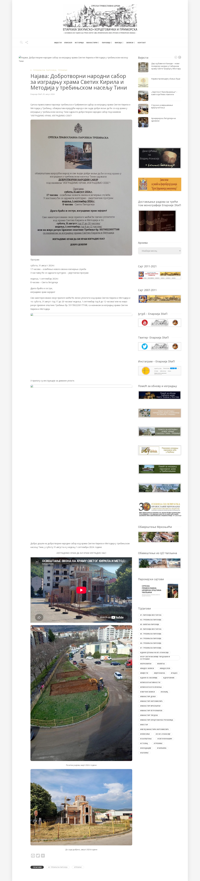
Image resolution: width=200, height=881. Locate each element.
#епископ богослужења (151, 687)
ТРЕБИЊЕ (62, 70)
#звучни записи (147, 692)
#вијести (144, 673)
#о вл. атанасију (163, 734)
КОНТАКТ (142, 42)
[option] (159, 94)
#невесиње (145, 734)
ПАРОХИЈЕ (106, 42)
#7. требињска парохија (150, 648)
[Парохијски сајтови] (159, 591)
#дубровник (168, 678)
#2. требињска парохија (150, 620)
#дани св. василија (148, 678)
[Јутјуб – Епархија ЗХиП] (159, 322)
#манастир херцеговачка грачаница (156, 720)
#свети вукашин (164, 739)
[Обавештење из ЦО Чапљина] (159, 563)
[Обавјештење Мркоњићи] (158, 536)
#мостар (144, 725)
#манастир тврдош (149, 715)
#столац (144, 743)
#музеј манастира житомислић (154, 729)
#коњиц (164, 692)
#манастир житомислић (151, 701)
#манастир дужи (147, 696)
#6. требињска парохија (150, 643)
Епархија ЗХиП (36, 94)
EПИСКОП (68, 42)
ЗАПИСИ (129, 42)
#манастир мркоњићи (150, 706)
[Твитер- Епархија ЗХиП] (159, 346)
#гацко (174, 673)
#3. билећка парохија (149, 624)
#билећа (161, 664)
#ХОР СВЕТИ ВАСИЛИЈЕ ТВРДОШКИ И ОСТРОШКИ (155, 658)
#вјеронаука (159, 673)
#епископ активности (150, 682)
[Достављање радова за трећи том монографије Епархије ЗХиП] (157, 220)
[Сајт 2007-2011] (159, 298)
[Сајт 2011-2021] (159, 274)
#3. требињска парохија (57, 867)
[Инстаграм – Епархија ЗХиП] (159, 370)
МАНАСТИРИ (92, 42)
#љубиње (144, 753)
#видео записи (147, 668)
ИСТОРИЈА (79, 42)
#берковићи (145, 664)
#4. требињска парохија (150, 638)
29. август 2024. (49, 94)
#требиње (78, 867)
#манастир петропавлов (151, 711)
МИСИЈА (118, 42)
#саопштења (146, 739)
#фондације (145, 748)
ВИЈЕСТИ (58, 42)
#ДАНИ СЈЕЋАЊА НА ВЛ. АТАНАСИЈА (154, 653)
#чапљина (161, 748)
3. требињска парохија (43, 70)
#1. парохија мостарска (150, 615)
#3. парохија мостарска (150, 629)
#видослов (165, 668)
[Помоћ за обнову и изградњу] (159, 394)
